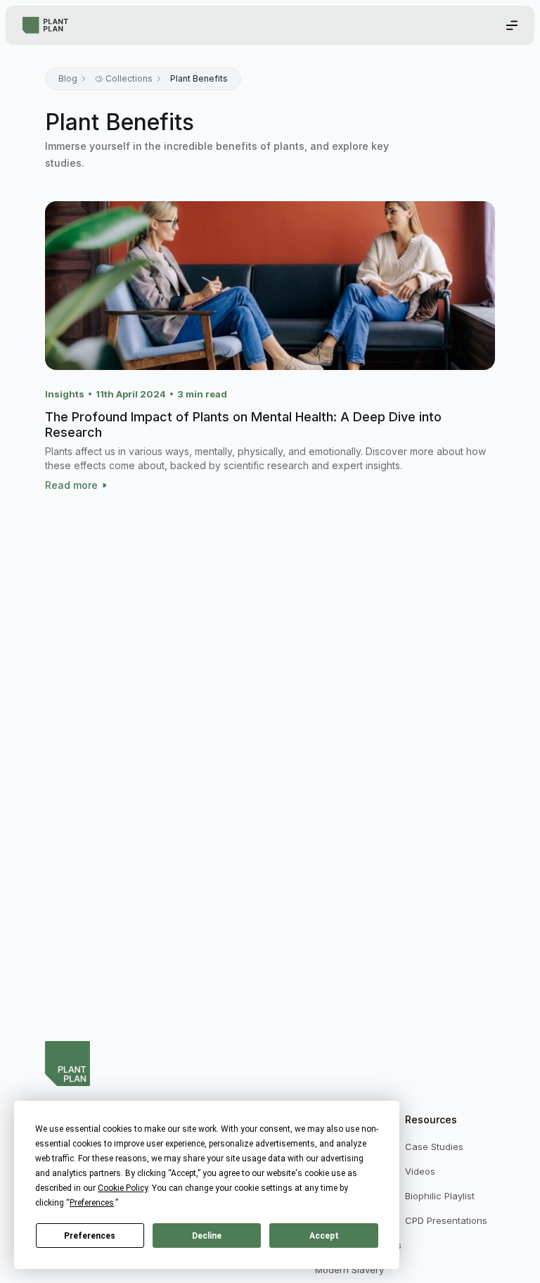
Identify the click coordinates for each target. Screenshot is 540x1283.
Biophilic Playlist (440, 1195)
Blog (67, 78)
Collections (129, 78)
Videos (420, 1171)
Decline (206, 1236)
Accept (324, 1236)
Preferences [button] (92, 1203)
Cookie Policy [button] (123, 1188)
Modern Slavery (349, 1269)
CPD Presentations (446, 1220)
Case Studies (434, 1146)
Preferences (89, 1236)
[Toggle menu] (512, 25)
